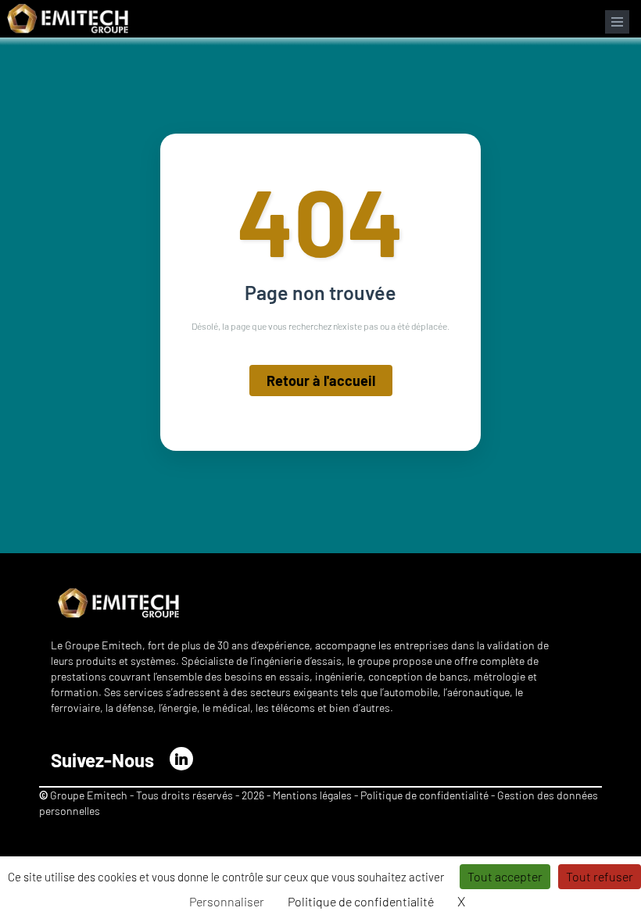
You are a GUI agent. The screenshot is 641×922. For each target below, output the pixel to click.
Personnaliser (226, 901)
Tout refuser (599, 876)
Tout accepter (505, 876)
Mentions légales (312, 795)
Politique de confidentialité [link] (361, 901)
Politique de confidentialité (425, 795)
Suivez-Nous (102, 760)
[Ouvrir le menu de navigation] (617, 22)
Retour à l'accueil (321, 380)
